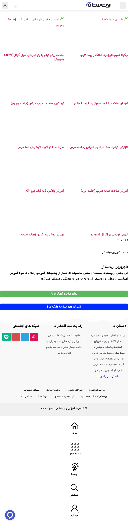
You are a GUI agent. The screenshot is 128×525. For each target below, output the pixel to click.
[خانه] (74, 426)
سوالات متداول (74, 390)
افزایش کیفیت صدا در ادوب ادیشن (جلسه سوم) (99, 147)
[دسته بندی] (74, 446)
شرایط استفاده (97, 390)
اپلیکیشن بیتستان (64, 397)
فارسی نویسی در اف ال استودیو (109, 234)
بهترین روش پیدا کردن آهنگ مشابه (42, 234)
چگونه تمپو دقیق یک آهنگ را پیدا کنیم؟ (104, 55)
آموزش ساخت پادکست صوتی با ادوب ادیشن (101, 103)
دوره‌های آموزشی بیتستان (94, 397)
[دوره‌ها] (74, 467)
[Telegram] (25, 337)
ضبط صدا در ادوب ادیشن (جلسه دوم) (41, 147)
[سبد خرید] (15, 6)
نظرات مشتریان (31, 390)
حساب (74, 516)
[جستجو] (74, 488)
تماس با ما (26, 397)
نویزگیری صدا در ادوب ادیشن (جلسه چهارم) (37, 103)
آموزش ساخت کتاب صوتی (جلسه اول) (104, 191)
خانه (125, 252)
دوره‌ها (74, 474)
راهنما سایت (53, 390)
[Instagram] (16, 337)
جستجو (74, 495)
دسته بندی (75, 454)
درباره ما (42, 397)
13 (117, 240)
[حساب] (74, 508)
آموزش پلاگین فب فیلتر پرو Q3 (45, 191)
